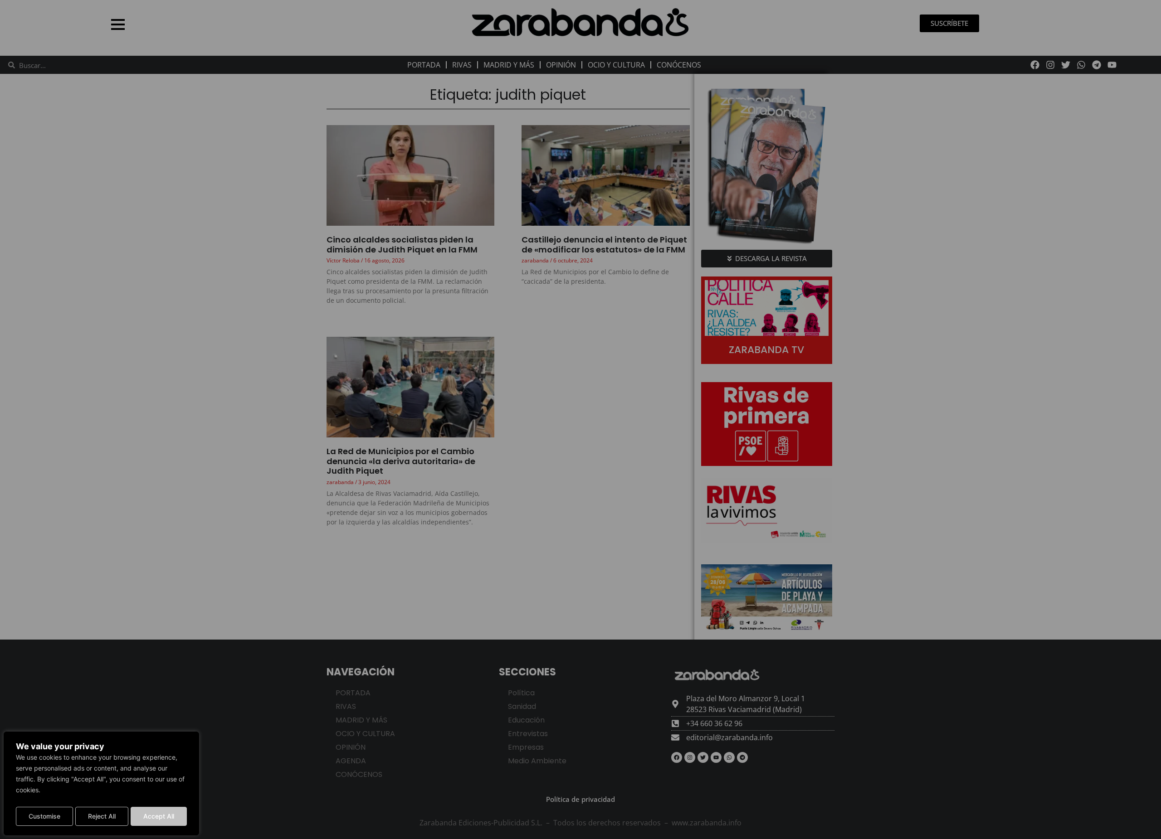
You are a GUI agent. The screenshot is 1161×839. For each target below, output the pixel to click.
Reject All (102, 816)
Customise (44, 816)
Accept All (158, 816)
